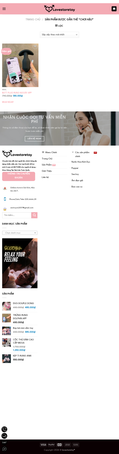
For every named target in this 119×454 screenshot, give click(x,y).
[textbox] (19, 233)
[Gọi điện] (4, 429)
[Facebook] (4, 449)
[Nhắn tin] (4, 436)
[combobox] (19, 233)
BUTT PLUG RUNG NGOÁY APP (17, 93)
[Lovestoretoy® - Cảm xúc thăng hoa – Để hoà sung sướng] (59, 9)
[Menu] (4, 8)
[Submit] (34, 215)
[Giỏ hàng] (114, 8)
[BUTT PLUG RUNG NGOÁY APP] (20, 65)
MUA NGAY (8, 102)
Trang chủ (33, 19)
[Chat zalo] (4, 442)
